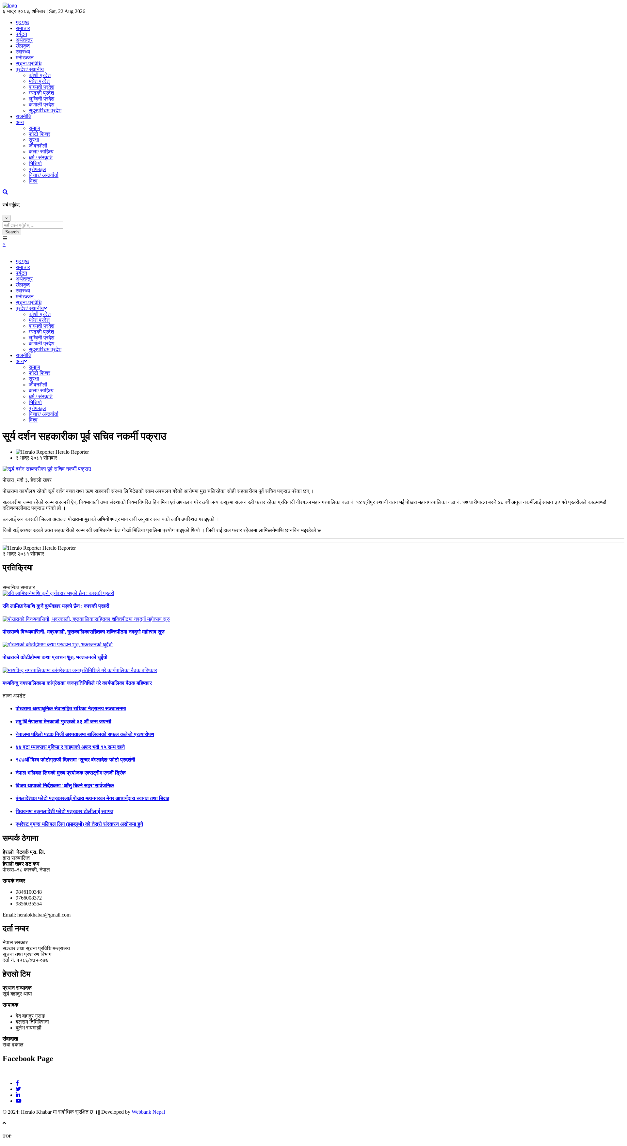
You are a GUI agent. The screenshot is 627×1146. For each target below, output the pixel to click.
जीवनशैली (38, 146)
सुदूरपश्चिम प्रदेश (45, 110)
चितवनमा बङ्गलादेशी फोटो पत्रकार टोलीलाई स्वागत (64, 811)
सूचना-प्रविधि (28, 63)
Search (12, 231)
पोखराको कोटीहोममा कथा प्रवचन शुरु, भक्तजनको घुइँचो (55, 657)
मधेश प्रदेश (39, 81)
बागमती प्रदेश (41, 87)
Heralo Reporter (72, 452)
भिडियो (35, 163)
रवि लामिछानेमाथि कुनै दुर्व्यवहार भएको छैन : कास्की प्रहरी (56, 606)
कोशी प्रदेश (40, 75)
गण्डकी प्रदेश (41, 93)
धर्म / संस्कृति (41, 157)
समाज (34, 128)
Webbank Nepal (148, 1112)
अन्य (20, 122)
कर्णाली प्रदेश (41, 104)
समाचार (23, 267)
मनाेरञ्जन (25, 57)
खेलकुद (23, 46)
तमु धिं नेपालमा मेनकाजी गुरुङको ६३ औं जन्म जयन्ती (63, 721)
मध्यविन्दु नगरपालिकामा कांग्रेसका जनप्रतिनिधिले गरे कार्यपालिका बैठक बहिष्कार (77, 683)
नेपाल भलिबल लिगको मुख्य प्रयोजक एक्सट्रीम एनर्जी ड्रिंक (71, 773)
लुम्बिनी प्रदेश (41, 99)
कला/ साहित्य (41, 151)
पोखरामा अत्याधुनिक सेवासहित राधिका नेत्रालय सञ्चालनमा (71, 708)
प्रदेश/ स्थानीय (30, 69)
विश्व (33, 181)
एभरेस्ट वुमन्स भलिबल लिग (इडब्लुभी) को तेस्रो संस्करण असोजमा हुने (79, 824)
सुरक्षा (34, 140)
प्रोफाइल (37, 169)
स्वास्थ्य (23, 52)
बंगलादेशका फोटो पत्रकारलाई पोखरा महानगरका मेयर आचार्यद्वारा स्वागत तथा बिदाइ (92, 798)
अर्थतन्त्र (24, 40)
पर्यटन (21, 34)
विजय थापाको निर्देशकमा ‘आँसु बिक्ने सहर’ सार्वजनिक (65, 785)
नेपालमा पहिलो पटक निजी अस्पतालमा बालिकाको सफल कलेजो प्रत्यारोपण (85, 734)
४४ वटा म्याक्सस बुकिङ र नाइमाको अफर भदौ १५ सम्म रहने (70, 747)
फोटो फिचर (39, 134)
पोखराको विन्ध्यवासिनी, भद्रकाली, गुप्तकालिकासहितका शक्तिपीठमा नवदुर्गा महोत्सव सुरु (84, 632)
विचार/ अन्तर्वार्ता (43, 175)
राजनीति (23, 116)
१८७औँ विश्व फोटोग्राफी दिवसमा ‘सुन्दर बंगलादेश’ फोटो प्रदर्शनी (75, 759)
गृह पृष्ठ (22, 261)
